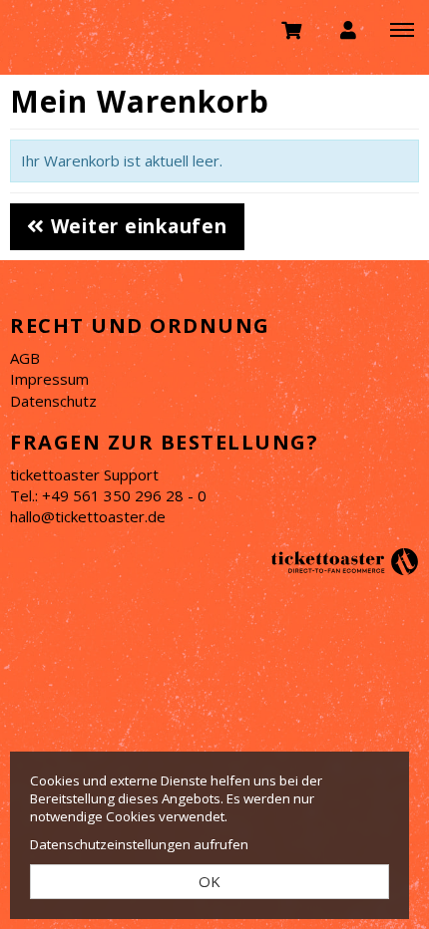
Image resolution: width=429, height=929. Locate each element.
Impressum (49, 379)
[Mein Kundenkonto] (348, 29)
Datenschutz (53, 401)
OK (209, 881)
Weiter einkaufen (136, 226)
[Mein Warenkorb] (292, 29)
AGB (25, 358)
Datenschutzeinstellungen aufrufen (139, 844)
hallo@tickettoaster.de (88, 516)
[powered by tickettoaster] (344, 559)
